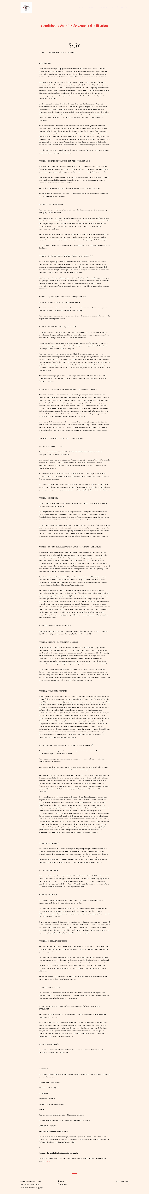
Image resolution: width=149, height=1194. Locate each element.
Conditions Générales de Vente (31, 1181)
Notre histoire (106, 8)
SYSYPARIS (124, 1181)
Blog (81, 8)
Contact (91, 8)
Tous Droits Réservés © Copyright (32, 1188)
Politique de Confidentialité (30, 1185)
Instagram (63, 1185)
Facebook (63, 1181)
